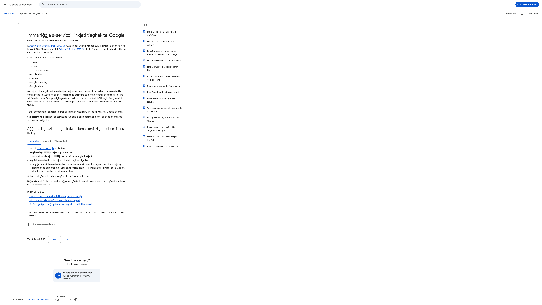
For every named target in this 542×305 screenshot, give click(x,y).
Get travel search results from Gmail (164, 60)
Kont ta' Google (45, 148)
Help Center (9, 13)
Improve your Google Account (33, 13)
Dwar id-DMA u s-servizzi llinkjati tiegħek (162, 138)
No (68, 239)
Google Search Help (20, 4)
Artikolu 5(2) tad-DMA (70, 49)
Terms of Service (43, 299)
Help (145, 24)
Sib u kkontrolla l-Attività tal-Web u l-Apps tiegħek (54, 200)
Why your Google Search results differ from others (165, 110)
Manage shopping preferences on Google (163, 119)
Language (61, 296)
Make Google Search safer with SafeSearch (161, 34)
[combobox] (94, 4)
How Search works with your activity (164, 92)
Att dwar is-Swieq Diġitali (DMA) (45, 45)
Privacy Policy (30, 299)
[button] (5, 4)
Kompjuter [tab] (34, 141)
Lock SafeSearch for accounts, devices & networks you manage (162, 53)
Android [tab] (47, 141)
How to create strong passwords (162, 146)
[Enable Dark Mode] (75, 299)
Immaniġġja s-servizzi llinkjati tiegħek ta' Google (161, 129)
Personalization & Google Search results (162, 100)
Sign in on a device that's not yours (163, 86)
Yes (54, 239)
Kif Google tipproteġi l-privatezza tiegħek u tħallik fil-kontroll (60, 204)
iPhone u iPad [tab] (60, 141)
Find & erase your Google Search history (162, 68)
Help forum (534, 13)
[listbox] (63, 299)
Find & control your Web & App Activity (161, 43)
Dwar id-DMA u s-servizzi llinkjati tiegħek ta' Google (55, 196)
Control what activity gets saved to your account (163, 78)
